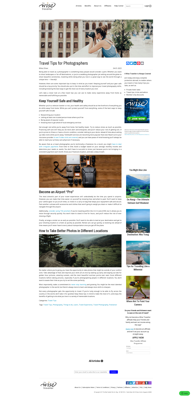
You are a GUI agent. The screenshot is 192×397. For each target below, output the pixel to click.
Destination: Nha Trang (138, 234)
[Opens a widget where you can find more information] (184, 393)
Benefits (88, 6)
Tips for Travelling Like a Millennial (138, 268)
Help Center (119, 6)
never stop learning (78, 284)
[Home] (47, 6)
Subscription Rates (88, 387)
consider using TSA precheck (60, 211)
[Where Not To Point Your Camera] (138, 288)
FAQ (141, 387)
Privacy (113, 387)
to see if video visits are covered (66, 137)
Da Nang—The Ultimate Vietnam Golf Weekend (138, 201)
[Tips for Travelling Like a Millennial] (138, 253)
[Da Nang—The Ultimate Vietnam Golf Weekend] (138, 186)
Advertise (135, 387)
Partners (120, 387)
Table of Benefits (128, 134)
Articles (79, 6)
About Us (97, 6)
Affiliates (107, 6)
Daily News (148, 387)
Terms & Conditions (102, 387)
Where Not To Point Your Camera (138, 303)
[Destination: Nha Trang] (138, 221)
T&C (133, 134)
